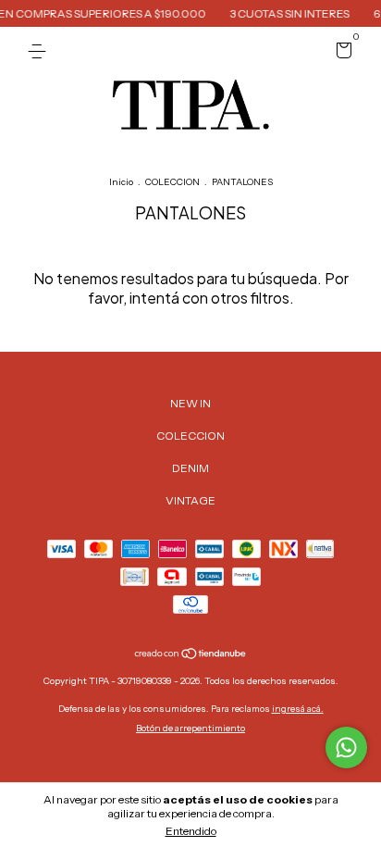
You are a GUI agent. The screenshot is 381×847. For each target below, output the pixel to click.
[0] (340, 53)
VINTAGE (190, 500)
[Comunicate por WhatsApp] (346, 747)
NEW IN (190, 403)
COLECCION (172, 182)
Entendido (191, 831)
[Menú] (40, 51)
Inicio (121, 182)
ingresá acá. (298, 709)
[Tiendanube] (191, 655)
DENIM (190, 468)
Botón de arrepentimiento (190, 728)
